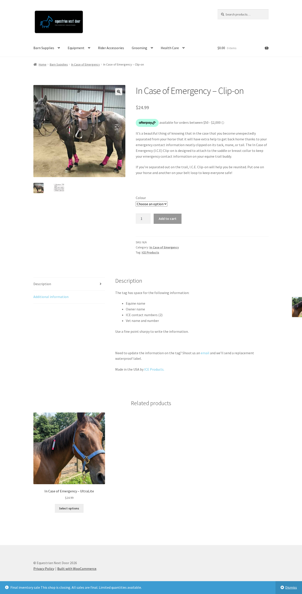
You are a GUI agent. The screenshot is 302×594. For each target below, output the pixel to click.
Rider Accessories (111, 48)
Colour (141, 197)
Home (42, 64)
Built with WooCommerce (76, 568)
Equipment (76, 48)
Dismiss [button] (291, 587)
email (205, 353)
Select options (69, 508)
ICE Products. (154, 369)
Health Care (170, 48)
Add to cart (167, 218)
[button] (118, 91)
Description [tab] (42, 284)
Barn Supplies (43, 48)
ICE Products (150, 252)
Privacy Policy (43, 568)
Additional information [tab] (51, 296)
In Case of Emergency (85, 64)
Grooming (139, 48)
